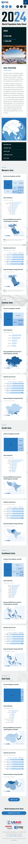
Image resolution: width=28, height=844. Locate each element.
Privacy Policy (14, 840)
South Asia (7, 151)
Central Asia (7, 148)
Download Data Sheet (14, 813)
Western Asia (7, 144)
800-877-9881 (12, 836)
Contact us (19, 836)
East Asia (6, 158)
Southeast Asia (8, 154)
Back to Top (14, 799)
